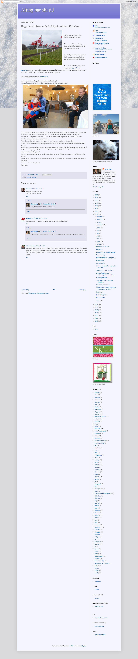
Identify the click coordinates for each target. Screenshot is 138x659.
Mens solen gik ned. (102, 295)
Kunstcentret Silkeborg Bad (102, 493)
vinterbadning (98, 556)
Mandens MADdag (100, 48)
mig (96, 501)
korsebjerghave (99, 489)
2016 (96, 211)
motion (97, 505)
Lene (96, 31)
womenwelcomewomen (101, 618)
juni (98, 233)
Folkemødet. (98, 455)
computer (97, 433)
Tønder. (97, 549)
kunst (96, 491)
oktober (99, 222)
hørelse (97, 479)
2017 (96, 209)
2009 (96, 318)
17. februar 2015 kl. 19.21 (37, 246)
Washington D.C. (99, 561)
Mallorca (97, 498)
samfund (34, 177)
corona (96, 436)
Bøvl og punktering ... (102, 277)
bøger (96, 426)
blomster (97, 414)
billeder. (97, 407)
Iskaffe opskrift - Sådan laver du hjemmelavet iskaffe (103, 50)
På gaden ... (99, 249)
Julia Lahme (99, 38)
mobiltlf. (97, 503)
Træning (97, 544)
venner (96, 551)
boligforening (98, 419)
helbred (97, 465)
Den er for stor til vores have (102, 27)
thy (95, 539)
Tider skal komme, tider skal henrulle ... (104, 281)
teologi (96, 537)
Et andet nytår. (100, 260)
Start (54, 290)
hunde (96, 474)
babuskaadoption (99, 626)
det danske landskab (100, 440)
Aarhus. (97, 570)
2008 (96, 321)
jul (95, 481)
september (100, 225)
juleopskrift (98, 484)
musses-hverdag (99, 54)
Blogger (83, 646)
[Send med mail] (43, 175)
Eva (27, 189)
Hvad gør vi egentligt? (101, 40)
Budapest (97, 421)
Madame (28, 218)
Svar (27, 196)
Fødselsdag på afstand (101, 32)
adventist (97, 392)
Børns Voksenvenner (100, 431)
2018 (96, 206)
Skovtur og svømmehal (103, 285)
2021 (96, 198)
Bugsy (96, 424)
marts (98, 241)
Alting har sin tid (37, 9)
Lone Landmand (100, 35)
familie (29, 177)
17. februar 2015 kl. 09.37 (48, 204)
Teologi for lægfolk (100, 634)
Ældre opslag (82, 290)
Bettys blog (34, 204)
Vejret (96, 329)
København (98, 496)
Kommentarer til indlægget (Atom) (38, 293)
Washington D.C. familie (102, 563)
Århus (96, 566)
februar (99, 244)
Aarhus (97, 568)
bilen (96, 405)
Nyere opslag (25, 290)
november (100, 219)
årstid (96, 573)
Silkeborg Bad (99, 606)
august (99, 228)
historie (97, 467)
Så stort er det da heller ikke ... (105, 270)
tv (95, 546)
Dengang (97, 438)
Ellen (27, 246)
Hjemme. (97, 472)
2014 (96, 304)
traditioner (98, 542)
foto (96, 457)
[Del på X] (47, 175)
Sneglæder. (99, 292)
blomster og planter (100, 416)
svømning (97, 530)
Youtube (97, 590)
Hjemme (97, 469)
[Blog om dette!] (45, 175)
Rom (96, 522)
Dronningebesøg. (99, 443)
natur (96, 508)
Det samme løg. (100, 255)
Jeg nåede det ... (100, 263)
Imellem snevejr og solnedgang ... (106, 257)
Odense (97, 513)
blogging (97, 412)
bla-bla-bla (98, 409)
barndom (97, 397)
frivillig (97, 460)
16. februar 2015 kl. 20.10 (39, 218)
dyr (95, 445)
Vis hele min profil (98, 187)
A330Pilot (71, 646)
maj (98, 236)
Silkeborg (97, 527)
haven (96, 462)
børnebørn (97, 428)
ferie (96, 450)
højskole (97, 477)
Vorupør (97, 558)
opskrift (97, 515)
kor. (96, 486)
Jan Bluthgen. (44, 77)
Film (96, 453)
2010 (96, 315)
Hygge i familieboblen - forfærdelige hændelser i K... (105, 274)
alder (96, 395)
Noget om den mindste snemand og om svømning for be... (106, 288)
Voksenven (98, 581)
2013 (96, 307)
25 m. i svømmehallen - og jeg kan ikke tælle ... (106, 266)
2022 (96, 195)
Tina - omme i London (102, 43)
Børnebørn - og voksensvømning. (105, 252)
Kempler (97, 598)
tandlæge (97, 534)
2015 (96, 214)
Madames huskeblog (101, 57)
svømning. (98, 532)
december (100, 216)
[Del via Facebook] (49, 175)
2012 (96, 310)
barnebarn (97, 400)
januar (99, 301)
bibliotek (97, 402)
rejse (96, 520)
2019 (96, 203)
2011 (96, 313)
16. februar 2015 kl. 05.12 (36, 189)
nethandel (97, 510)
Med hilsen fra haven (100, 45)
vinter (96, 554)
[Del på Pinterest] (51, 175)
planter (96, 518)
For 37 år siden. (100, 297)
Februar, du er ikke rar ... (103, 246)
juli (98, 230)
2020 (96, 200)
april (98, 239)
